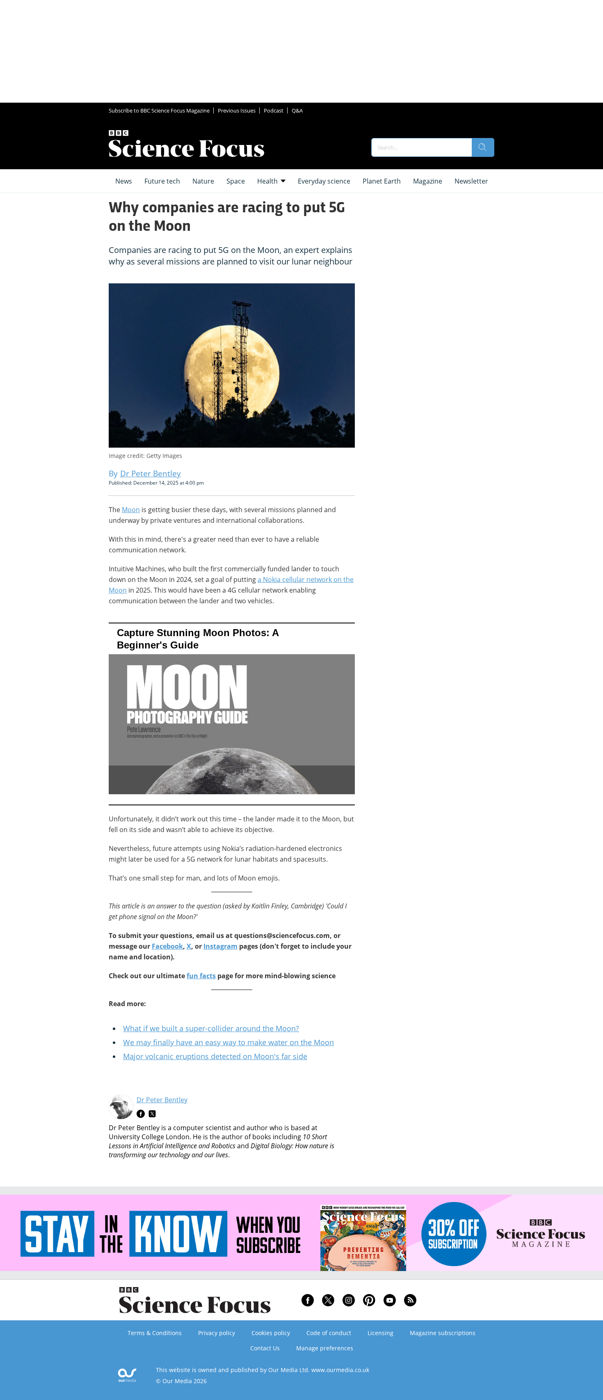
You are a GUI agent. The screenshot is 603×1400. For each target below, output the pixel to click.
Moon (131, 509)
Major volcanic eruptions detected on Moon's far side (215, 1056)
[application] (232, 714)
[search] (483, 147)
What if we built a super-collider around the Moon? (211, 1028)
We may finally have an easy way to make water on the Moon (228, 1042)
